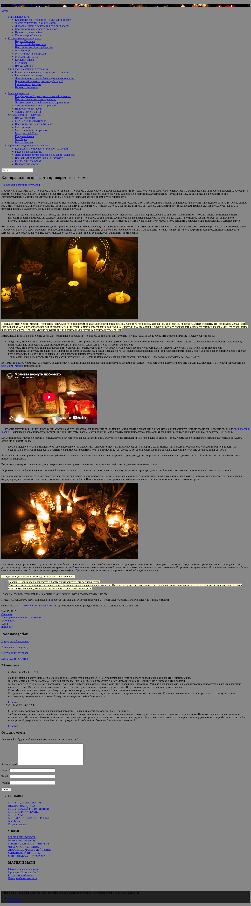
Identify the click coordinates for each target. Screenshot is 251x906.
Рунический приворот (28, 84)
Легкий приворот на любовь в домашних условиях (45, 78)
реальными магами (12, 365)
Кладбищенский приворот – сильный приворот (43, 19)
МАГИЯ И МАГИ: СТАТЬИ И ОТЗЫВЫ (25, 5)
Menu (4, 10)
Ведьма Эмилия (24, 65)
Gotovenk (6, 614)
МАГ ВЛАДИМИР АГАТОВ (25, 802)
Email (4, 776)
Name (4, 770)
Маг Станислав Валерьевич (31, 53)
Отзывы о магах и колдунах (24, 38)
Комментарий (9, 764)
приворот (6, 626)
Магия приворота (18, 16)
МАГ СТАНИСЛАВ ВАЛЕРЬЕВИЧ (29, 817)
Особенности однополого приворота (36, 29)
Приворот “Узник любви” (23, 872)
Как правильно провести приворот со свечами (42, 72)
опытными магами (27, 605)
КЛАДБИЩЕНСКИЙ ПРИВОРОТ (28, 843)
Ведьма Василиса (25, 41)
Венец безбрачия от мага (22, 878)
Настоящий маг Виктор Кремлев (34, 47)
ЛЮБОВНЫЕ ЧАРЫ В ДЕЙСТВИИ (29, 849)
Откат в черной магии (28, 35)
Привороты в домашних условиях (28, 68)
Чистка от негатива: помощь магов (35, 22)
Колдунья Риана (24, 59)
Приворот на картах (26, 87)
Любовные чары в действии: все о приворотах (42, 25)
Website (5, 782)
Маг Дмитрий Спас (26, 56)
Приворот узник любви (29, 32)
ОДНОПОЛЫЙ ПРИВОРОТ (25, 852)
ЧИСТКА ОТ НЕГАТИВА (23, 846)
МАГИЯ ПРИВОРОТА (22, 837)
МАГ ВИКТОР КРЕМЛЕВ (24, 811)
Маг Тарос (21, 62)
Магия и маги (16, 901)
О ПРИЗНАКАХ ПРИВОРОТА (26, 855)
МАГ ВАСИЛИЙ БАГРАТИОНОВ (28, 808)
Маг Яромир (22, 50)
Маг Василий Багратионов (30, 44)
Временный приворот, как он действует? (39, 81)
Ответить (13, 702)
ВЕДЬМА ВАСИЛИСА (21, 805)
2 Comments (8, 620)
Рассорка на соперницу (28, 75)
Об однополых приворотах (24, 869)
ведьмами (47, 605)
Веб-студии (15, 898)
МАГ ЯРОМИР (17, 814)
